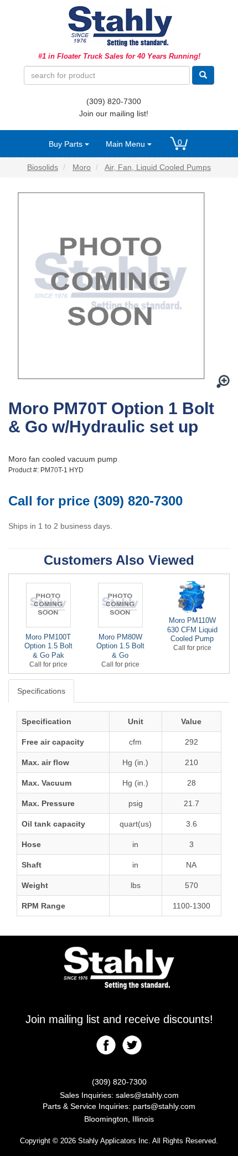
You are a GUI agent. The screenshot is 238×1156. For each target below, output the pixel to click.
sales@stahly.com (147, 1095)
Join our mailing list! (113, 113)
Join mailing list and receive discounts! (119, 1019)
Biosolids (42, 167)
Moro (82, 167)
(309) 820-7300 (113, 101)
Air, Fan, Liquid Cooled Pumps (158, 167)
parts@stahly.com (164, 1106)
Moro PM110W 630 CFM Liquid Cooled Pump (192, 630)
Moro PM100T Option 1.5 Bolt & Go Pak (48, 646)
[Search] (203, 75)
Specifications (41, 691)
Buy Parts (67, 144)
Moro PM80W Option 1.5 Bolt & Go (120, 646)
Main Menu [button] (126, 144)
